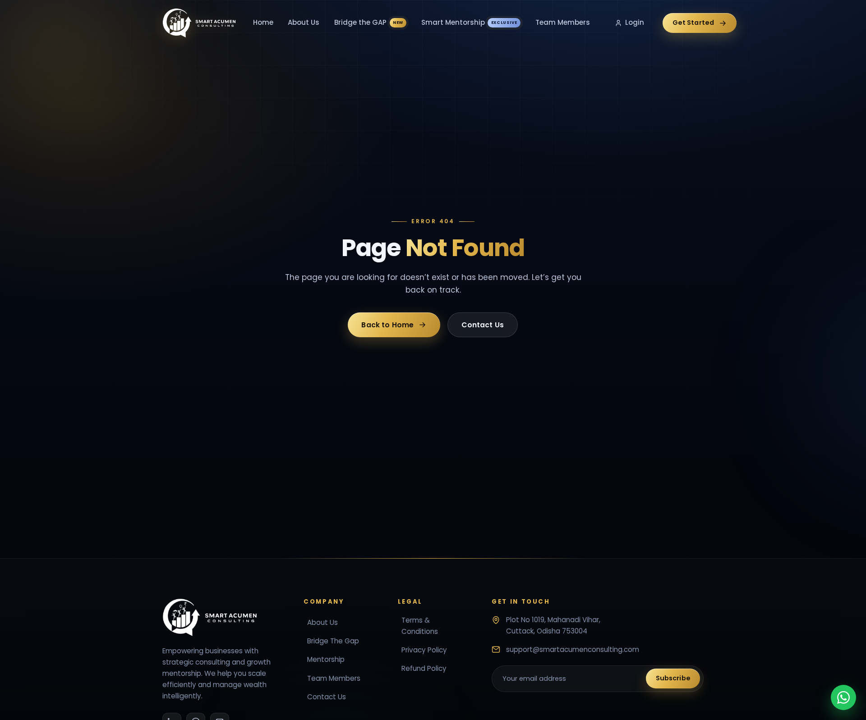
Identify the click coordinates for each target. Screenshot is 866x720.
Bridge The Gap (333, 641)
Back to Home (388, 324)
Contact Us (483, 324)
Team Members (562, 22)
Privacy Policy (424, 650)
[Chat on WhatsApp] (843, 697)
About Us (303, 22)
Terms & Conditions (419, 625)
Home (263, 22)
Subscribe (673, 678)
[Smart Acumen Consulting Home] (199, 23)
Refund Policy (424, 668)
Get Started (693, 22)
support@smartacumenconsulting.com (572, 649)
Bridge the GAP (368, 22)
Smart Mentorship (469, 22)
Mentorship (326, 659)
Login (634, 22)
